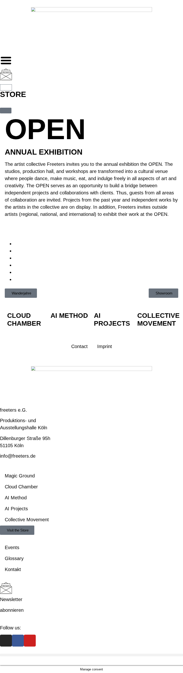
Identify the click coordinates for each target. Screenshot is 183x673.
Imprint (104, 346)
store (13, 94)
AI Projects (16, 508)
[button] (91, 655)
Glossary (14, 558)
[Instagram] (6, 641)
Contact (79, 346)
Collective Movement (27, 519)
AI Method (16, 497)
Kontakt (13, 569)
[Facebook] (18, 641)
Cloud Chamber (21, 486)
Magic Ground (20, 475)
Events (12, 547)
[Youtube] (30, 641)
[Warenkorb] (6, 87)
